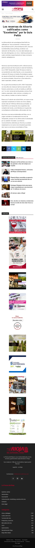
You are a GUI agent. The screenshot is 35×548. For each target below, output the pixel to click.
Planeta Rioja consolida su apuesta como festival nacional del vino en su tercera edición (21, 179)
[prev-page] (3, 209)
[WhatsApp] (18, 148)
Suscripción (5, 497)
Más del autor (19, 157)
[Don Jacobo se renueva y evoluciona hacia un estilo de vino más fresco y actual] (6, 203)
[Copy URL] (4, 148)
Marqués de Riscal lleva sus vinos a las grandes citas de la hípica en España (21, 163)
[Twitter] (13, 148)
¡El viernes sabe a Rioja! (18, 193)
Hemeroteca (5, 494)
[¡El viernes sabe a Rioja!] (6, 195)
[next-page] (5, 209)
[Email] (28, 148)
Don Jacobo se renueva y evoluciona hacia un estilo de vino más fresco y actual (22, 202)
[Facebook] (9, 148)
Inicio (3, 13)
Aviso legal (4, 504)
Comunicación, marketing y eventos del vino (14, 499)
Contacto (4, 501)
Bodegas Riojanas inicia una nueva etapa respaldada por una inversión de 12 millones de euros (21, 187)
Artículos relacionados (8, 157)
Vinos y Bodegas (9, 13)
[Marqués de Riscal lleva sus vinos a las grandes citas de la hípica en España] (6, 164)
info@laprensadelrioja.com (21, 474)
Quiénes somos (6, 492)
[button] (2, 9)
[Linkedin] (23, 148)
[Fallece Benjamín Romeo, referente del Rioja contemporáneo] (6, 171)
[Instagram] (17, 478)
